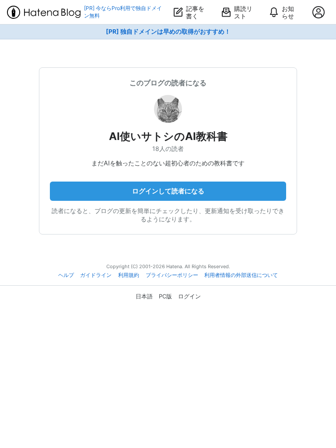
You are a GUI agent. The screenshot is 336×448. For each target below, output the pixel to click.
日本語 (144, 296)
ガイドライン (96, 275)
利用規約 (128, 275)
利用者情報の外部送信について (241, 275)
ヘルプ (66, 275)
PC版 (165, 296)
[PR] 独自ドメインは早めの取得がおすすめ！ (168, 31)
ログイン (189, 296)
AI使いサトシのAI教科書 (168, 136)
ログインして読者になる (168, 191)
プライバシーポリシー (172, 275)
